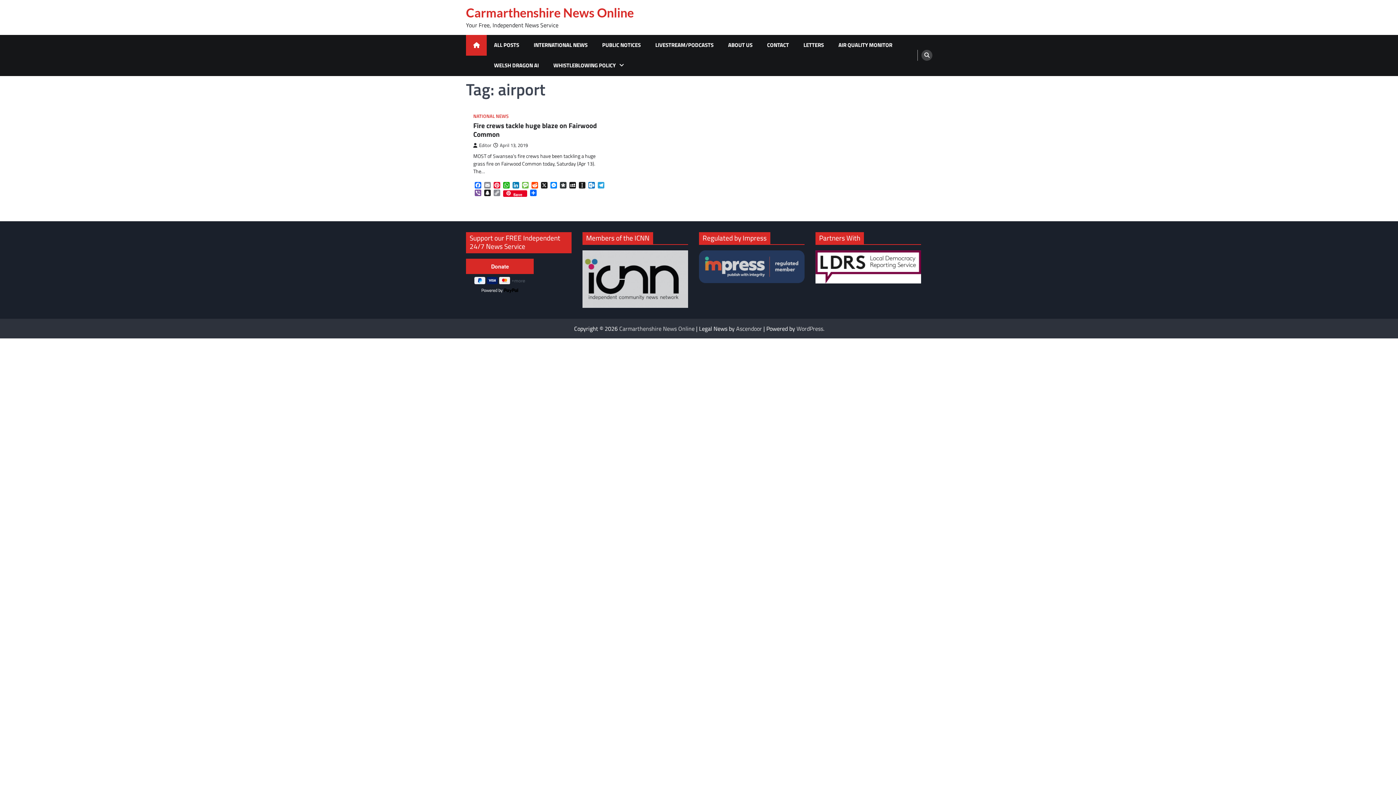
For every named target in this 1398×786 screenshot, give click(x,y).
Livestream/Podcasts (684, 45)
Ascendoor (749, 328)
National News (491, 116)
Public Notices (621, 45)
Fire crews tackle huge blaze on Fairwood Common (535, 130)
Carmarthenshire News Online (550, 12)
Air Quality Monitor (865, 45)
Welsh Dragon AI (516, 65)
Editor (485, 145)
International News (561, 45)
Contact (778, 45)
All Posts (506, 45)
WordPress (810, 328)
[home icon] (476, 45)
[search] (926, 55)
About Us (740, 45)
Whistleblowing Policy (584, 65)
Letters (813, 45)
